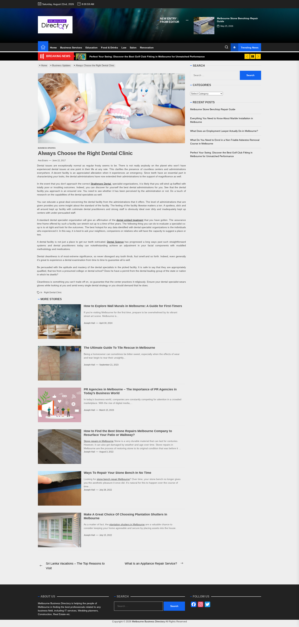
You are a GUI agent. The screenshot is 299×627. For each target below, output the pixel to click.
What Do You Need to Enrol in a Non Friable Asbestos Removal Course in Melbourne (224, 141)
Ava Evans (43, 160)
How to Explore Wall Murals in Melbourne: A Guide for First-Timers (133, 306)
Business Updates (47, 148)
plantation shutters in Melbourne (127, 524)
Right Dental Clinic (53, 292)
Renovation (147, 47)
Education (91, 47)
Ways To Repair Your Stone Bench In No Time (117, 472)
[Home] (43, 47)
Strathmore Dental (101, 183)
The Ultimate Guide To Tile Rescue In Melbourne (119, 347)
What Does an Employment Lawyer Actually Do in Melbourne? (224, 130)
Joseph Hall (89, 323)
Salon (133, 47)
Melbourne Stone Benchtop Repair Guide (212, 109)
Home (53, 47)
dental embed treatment (129, 220)
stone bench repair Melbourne (113, 479)
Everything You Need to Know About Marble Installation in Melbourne (221, 120)
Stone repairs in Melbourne (99, 441)
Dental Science (115, 241)
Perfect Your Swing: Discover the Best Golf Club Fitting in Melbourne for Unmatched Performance (221, 154)
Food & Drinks (109, 47)
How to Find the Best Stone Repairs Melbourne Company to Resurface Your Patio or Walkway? (128, 433)
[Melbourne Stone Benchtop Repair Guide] (204, 25)
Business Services (71, 47)
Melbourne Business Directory (148, 621)
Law (123, 47)
